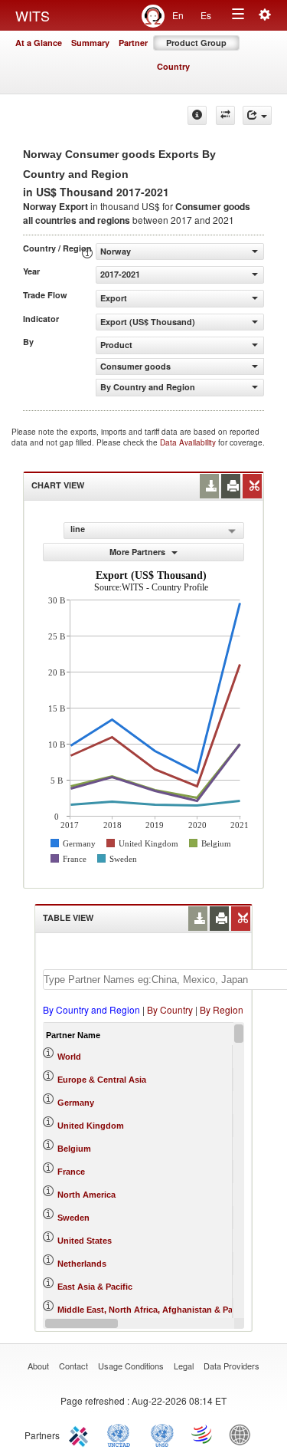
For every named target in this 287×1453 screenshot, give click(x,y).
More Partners (138, 551)
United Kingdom (90, 1125)
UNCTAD (121, 1433)
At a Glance (38, 42)
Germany (75, 1102)
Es (206, 14)
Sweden (73, 1217)
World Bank (243, 1433)
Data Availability (189, 442)
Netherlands (81, 1263)
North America (86, 1194)
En (178, 14)
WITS (32, 15)
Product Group (196, 42)
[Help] (197, 115)
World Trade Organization (203, 1433)
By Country (170, 1009)
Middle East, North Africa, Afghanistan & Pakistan (157, 1309)
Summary (90, 42)
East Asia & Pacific (94, 1286)
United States (84, 1240)
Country (173, 66)
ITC (81, 1433)
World (69, 1056)
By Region (221, 1009)
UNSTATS (162, 1433)
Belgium (74, 1148)
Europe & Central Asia (101, 1079)
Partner (133, 42)
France (71, 1171)
